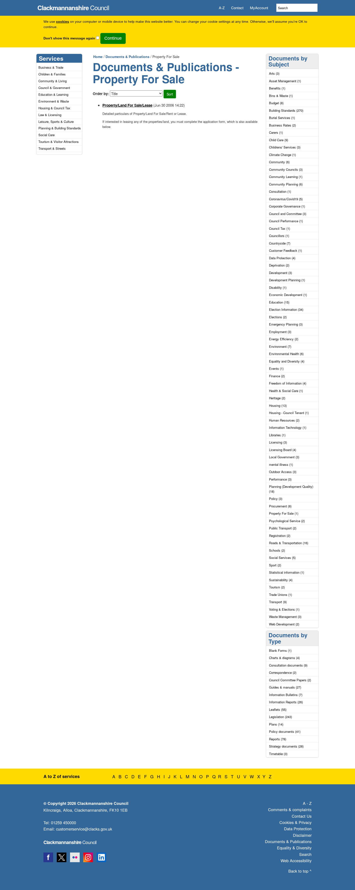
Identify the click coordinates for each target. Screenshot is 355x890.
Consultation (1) (280, 191)
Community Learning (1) (285, 176)
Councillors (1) (279, 235)
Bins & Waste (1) (281, 95)
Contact (237, 7)
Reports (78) (277, 739)
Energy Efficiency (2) (283, 339)
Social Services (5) (282, 557)
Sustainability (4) (280, 580)
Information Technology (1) (287, 427)
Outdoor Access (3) (282, 471)
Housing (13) (278, 405)
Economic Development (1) (288, 294)
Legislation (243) (280, 716)
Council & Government (54, 87)
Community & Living (52, 81)
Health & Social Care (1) (286, 390)
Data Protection (298, 828)
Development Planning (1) (287, 280)
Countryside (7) (279, 243)
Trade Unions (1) (280, 594)
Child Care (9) (278, 140)
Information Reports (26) (286, 702)
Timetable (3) (278, 753)
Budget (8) (276, 103)
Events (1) (276, 368)
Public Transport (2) (282, 528)
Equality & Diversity (294, 848)
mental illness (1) (281, 464)
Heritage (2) (277, 398)
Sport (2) (275, 565)
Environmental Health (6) (286, 353)
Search (305, 854)
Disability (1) (277, 287)
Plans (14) (276, 724)
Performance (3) (280, 479)
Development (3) (280, 272)
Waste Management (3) (285, 616)
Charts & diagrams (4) (284, 657)
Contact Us (302, 816)
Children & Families (52, 74)
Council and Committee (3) (287, 213)
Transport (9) (278, 602)
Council (73, 6)
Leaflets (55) (277, 709)
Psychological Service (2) (287, 521)
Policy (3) (275, 498)
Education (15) (279, 302)
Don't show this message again (69, 38)
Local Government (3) (284, 457)
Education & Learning (53, 94)
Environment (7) (280, 346)
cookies (62, 21)
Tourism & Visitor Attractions (58, 141)
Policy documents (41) (284, 731)
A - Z (307, 803)
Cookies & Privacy (295, 822)
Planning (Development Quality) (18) (291, 489)
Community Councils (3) (286, 169)
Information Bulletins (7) (285, 694)
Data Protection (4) (282, 258)
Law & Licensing (49, 114)
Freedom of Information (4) (287, 383)
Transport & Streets (52, 148)
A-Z (222, 7)
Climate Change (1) (282, 154)
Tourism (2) (277, 587)
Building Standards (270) (286, 110)
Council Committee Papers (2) (290, 680)
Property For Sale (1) (283, 513)
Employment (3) (280, 331)
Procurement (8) (280, 506)
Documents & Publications (127, 56)
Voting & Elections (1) (284, 609)
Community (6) (279, 162)
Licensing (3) (278, 442)
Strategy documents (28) (286, 746)
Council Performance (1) (286, 221)
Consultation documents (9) (288, 665)
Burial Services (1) (282, 117)
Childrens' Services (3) (284, 147)
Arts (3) (274, 73)
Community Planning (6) (286, 184)
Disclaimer (302, 835)
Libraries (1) (277, 435)
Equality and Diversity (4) (286, 361)
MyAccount (259, 7)
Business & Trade (50, 67)
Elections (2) (278, 317)
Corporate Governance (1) (287, 206)
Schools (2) (277, 550)
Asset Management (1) (285, 81)
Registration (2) (279, 535)
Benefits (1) (277, 88)
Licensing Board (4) (282, 449)
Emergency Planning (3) (286, 324)
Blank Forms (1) (280, 650)
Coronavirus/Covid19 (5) (286, 199)
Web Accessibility (296, 860)
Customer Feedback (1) (285, 250)
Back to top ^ (300, 871)
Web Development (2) (284, 624)
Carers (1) (276, 132)
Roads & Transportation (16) (288, 543)
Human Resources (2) (284, 420)
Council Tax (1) (279, 228)
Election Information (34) (286, 309)
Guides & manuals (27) (285, 687)
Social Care (46, 135)
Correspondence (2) (282, 672)
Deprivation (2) (279, 265)
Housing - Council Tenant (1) (289, 412)
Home (98, 56)
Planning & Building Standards (59, 128)
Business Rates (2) (282, 125)
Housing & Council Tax (54, 108)
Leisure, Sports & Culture (56, 121)
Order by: (101, 93)
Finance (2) (277, 376)
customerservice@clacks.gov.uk (84, 829)
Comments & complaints (290, 809)
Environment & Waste (53, 101)
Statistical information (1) (286, 572)
